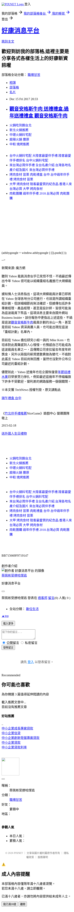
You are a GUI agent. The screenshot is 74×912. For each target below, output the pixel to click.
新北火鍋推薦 (18, 130)
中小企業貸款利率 (14, 747)
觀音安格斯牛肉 (22, 322)
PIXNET (18, 852)
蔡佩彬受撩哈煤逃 (14, 575)
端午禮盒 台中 (11, 398)
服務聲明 (43, 857)
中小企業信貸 (11, 733)
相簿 (12, 82)
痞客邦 (42, 598)
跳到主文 (8, 41)
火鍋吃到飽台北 (20, 125)
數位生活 (32, 609)
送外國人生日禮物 (14, 433)
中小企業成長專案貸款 (17, 728)
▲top (5, 616)
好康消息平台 (20, 30)
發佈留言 (8, 647)
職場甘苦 (34, 74)
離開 (22, 904)
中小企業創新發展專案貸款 (20, 738)
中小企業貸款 (11, 742)
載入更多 (8, 623)
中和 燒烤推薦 (19, 144)
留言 (51, 598)
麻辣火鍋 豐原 (19, 139)
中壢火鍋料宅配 (20, 134)
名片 (12, 92)
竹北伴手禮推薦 (16, 413)
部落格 (14, 87)
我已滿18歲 (9, 904)
